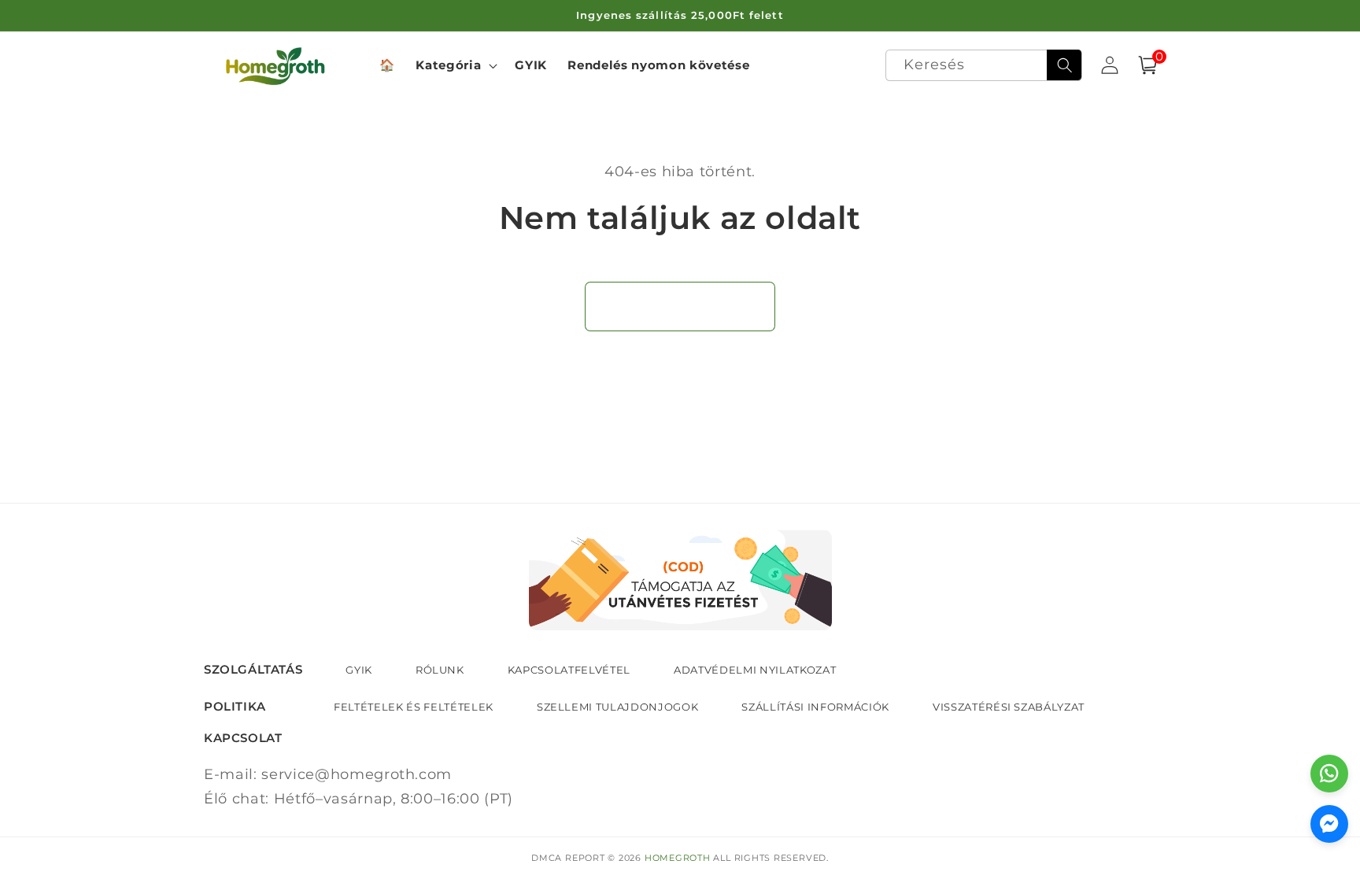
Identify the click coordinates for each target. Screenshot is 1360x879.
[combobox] (984, 65)
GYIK (359, 669)
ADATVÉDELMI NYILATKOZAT (755, 669)
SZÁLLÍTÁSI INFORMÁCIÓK (815, 706)
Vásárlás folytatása (680, 306)
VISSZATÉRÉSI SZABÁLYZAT (1009, 706)
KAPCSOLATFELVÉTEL (569, 669)
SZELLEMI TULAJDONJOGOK (618, 706)
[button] (454, 65)
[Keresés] (1064, 65)
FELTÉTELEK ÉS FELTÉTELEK (413, 706)
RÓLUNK (440, 669)
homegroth (678, 857)
